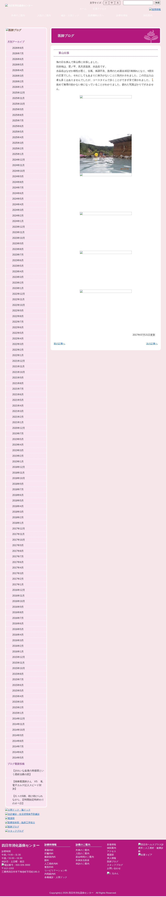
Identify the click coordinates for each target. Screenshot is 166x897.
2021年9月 (18, 377)
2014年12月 (18, 718)
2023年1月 (18, 288)
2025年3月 (18, 142)
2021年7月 (18, 388)
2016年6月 (18, 623)
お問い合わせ (114, 868)
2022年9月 (18, 310)
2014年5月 (18, 757)
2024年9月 (18, 176)
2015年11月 (18, 662)
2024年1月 (18, 221)
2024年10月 (18, 170)
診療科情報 (122, 15)
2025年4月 (18, 137)
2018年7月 (18, 489)
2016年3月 (18, 640)
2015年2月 (18, 707)
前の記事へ (59, 343)
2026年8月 (18, 47)
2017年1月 (18, 584)
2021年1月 (18, 422)
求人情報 (111, 858)
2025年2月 (18, 148)
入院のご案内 (44, 15)
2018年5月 (18, 500)
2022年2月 (18, 349)
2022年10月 (18, 305)
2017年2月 (18, 578)
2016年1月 (18, 651)
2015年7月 (18, 679)
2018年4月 (18, 506)
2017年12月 (18, 528)
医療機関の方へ (96, 15)
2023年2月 (18, 282)
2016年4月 (18, 634)
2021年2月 (18, 416)
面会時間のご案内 (85, 857)
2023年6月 (18, 260)
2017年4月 (18, 567)
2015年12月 (18, 657)
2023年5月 (18, 265)
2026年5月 (18, 64)
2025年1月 (18, 154)
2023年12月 (18, 226)
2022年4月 (18, 338)
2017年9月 (18, 545)
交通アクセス (99, 8)
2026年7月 (18, 53)
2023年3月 (18, 277)
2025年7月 (18, 120)
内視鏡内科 (50, 874)
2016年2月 (18, 645)
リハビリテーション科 (55, 870)
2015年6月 (18, 685)
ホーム (83, 8)
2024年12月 (18, 159)
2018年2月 (18, 517)
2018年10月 (18, 478)
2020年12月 (18, 428)
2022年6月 (18, 327)
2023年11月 (18, 232)
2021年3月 (18, 411)
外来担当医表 (82, 860)
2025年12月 (18, 92)
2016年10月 (18, 601)
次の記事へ (152, 343)
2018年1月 (18, 522)
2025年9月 (18, 109)
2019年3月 (18, 450)
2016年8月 (18, 612)
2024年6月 (18, 193)
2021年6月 (18, 394)
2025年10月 (18, 103)
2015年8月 (18, 673)
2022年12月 (18, 293)
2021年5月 (18, 400)
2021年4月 (18, 405)
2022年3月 (18, 344)
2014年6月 (18, 752)
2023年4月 (18, 271)
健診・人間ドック (70, 15)
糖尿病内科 (50, 857)
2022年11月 (18, 299)
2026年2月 (18, 81)
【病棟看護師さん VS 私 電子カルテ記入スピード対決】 (29, 785)
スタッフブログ (115, 865)
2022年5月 (18, 332)
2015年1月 (18, 713)
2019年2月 (18, 455)
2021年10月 (18, 372)
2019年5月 (18, 439)
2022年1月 (18, 355)
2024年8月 (18, 182)
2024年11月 (18, 165)
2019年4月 (18, 444)
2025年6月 (18, 126)
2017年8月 (18, 551)
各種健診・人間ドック (55, 877)
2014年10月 (18, 729)
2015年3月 (18, 701)
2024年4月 (18, 204)
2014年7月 (18, 746)
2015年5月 (18, 690)
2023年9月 (18, 243)
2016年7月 (18, 618)
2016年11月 (18, 595)
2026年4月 (18, 70)
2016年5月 (18, 629)
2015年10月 (18, 668)
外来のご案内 (18, 15)
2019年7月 (18, 433)
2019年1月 (18, 461)
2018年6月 (18, 495)
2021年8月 (18, 383)
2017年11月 (18, 534)
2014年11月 (18, 724)
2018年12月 (18, 467)
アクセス (111, 851)
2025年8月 (18, 115)
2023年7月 (18, 254)
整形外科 (48, 867)
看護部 (110, 854)
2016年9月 (18, 606)
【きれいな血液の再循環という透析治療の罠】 (28, 772)
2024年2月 (18, 215)
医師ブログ (112, 861)
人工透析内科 (51, 863)
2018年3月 (18, 511)
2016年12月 (18, 590)
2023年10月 (18, 238)
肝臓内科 (48, 853)
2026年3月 (18, 75)
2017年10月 (18, 539)
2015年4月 (18, 696)
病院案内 (147, 15)
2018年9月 (18, 483)
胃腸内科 (48, 850)
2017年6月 (18, 562)
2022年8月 (18, 316)
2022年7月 (18, 321)
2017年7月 (18, 556)
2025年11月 (18, 98)
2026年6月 (18, 59)
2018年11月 (18, 472)
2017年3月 (18, 573)
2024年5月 (18, 198)
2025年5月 (18, 131)
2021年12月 (18, 360)
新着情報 (111, 844)
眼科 (46, 860)
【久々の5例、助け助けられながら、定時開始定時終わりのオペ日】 (28, 800)
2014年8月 (18, 741)
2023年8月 (18, 249)
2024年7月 (18, 187)
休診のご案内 (82, 863)
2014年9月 (18, 735)
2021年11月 (18, 366)
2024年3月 (18, 209)
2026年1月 (18, 87)
